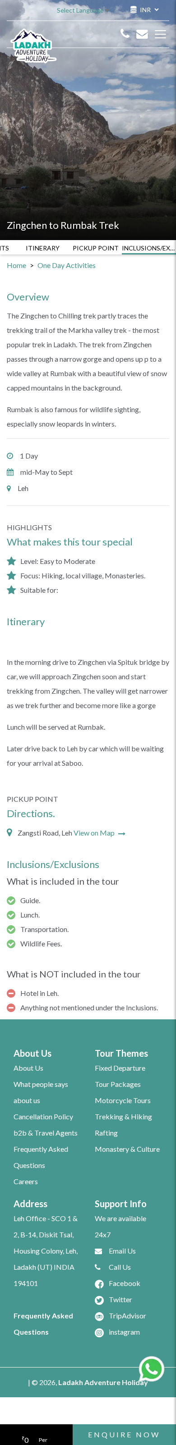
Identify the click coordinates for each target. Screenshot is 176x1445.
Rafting (106, 1132)
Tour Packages (118, 1084)
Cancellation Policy (43, 1116)
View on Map (95, 832)
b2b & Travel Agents (46, 1132)
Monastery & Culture (127, 1149)
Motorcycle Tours (123, 1100)
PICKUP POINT (96, 248)
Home (16, 265)
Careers (26, 1181)
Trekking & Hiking (123, 1116)
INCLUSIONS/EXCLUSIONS (149, 248)
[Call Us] (125, 34)
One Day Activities (66, 265)
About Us (28, 1067)
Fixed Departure (120, 1067)
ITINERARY (43, 248)
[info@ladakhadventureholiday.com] (142, 34)
